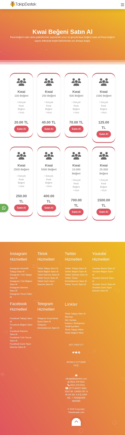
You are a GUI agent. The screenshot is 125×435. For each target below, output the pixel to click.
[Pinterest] (79, 352)
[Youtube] (76, 352)
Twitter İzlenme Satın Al (76, 274)
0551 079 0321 (77, 382)
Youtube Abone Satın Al (103, 268)
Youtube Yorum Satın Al (103, 284)
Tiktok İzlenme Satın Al (48, 274)
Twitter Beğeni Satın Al (75, 271)
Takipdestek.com (76, 412)
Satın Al (21, 129)
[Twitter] (73, 352)
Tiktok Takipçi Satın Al (47, 268)
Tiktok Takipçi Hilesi (74, 329)
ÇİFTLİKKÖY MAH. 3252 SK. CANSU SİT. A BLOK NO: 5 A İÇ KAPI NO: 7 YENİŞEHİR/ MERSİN (76, 394)
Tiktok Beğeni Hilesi (74, 333)
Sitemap (69, 317)
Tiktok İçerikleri (72, 326)
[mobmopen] (122, 3)
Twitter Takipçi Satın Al (75, 268)
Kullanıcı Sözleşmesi (75, 323)
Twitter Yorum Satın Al (75, 284)
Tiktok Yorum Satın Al (47, 278)
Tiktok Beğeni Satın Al (47, 271)
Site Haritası (71, 320)
